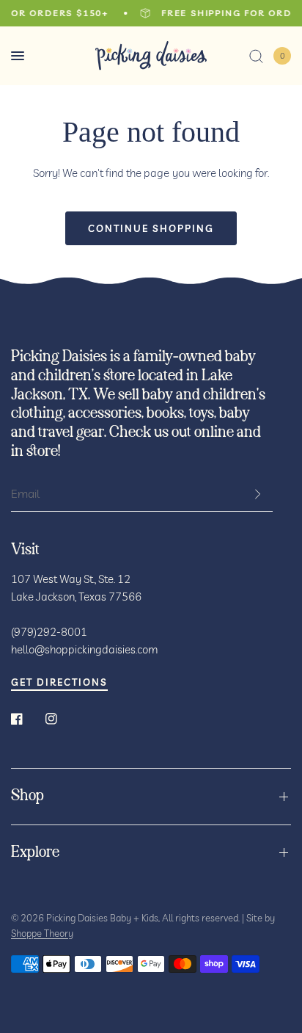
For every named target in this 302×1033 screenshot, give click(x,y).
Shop (27, 796)
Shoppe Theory (42, 933)
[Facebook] (27, 719)
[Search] (256, 55)
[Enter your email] (258, 494)
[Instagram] (61, 719)
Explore (35, 852)
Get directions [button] (59, 682)
